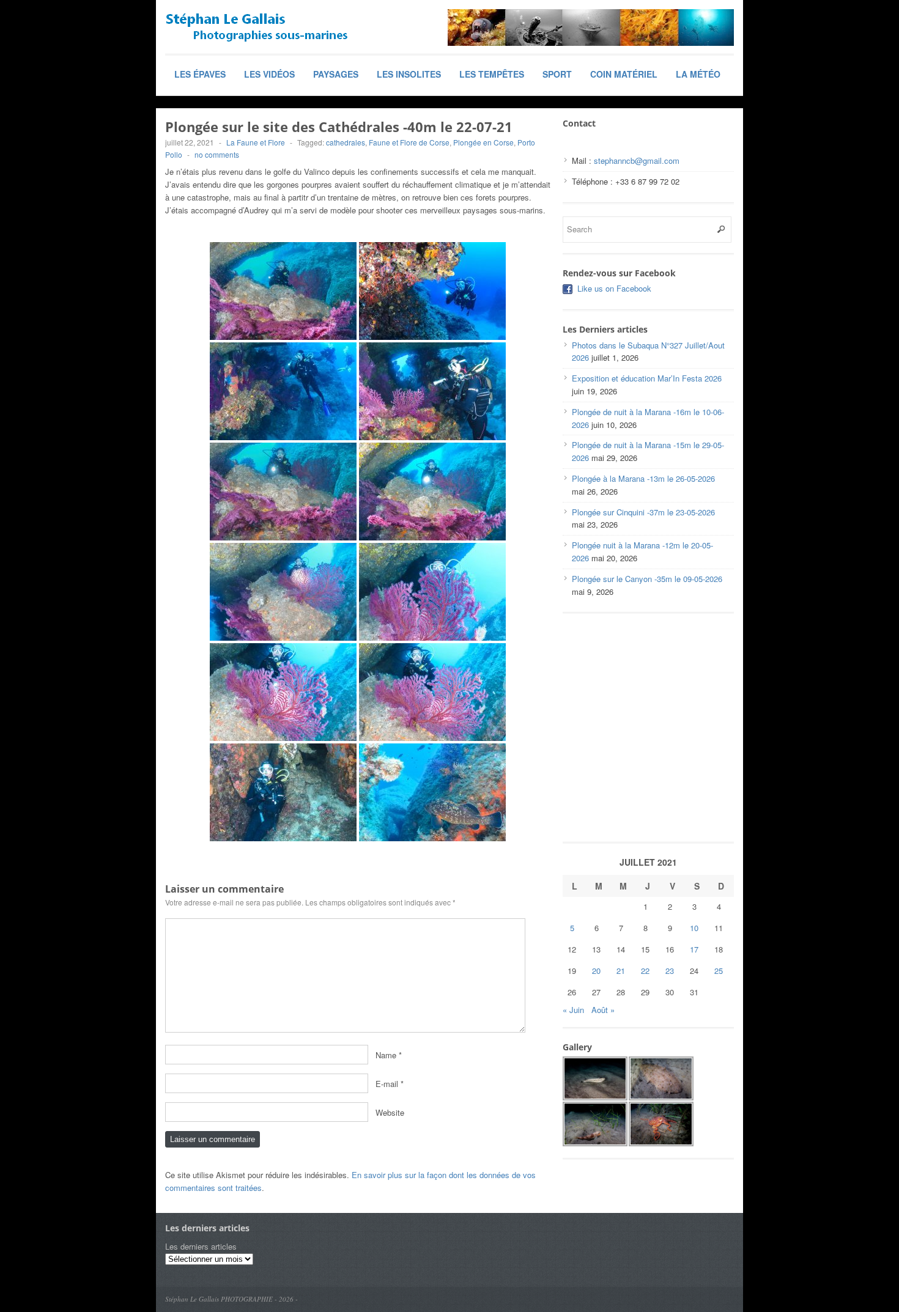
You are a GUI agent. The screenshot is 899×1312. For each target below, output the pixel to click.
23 (669, 970)
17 (694, 949)
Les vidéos (269, 74)
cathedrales (345, 142)
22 (645, 970)
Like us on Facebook (614, 288)
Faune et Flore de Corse (409, 142)
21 (620, 970)
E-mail (387, 1083)
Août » (603, 1009)
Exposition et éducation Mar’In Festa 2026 (647, 378)
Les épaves (200, 74)
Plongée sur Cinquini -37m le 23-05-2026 (643, 512)
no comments (216, 154)
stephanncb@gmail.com (636, 160)
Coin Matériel (623, 74)
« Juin (573, 1009)
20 (596, 970)
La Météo (698, 74)
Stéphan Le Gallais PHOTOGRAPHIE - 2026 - (231, 1298)
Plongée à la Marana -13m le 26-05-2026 (643, 478)
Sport (557, 74)
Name (386, 1055)
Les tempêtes (491, 74)
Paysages (335, 74)
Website (390, 1112)
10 (694, 928)
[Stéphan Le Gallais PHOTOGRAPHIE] (257, 27)
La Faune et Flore (255, 142)
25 (718, 970)
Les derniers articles (201, 1246)
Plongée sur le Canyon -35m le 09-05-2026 (647, 578)
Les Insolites (409, 74)
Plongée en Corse (483, 142)
